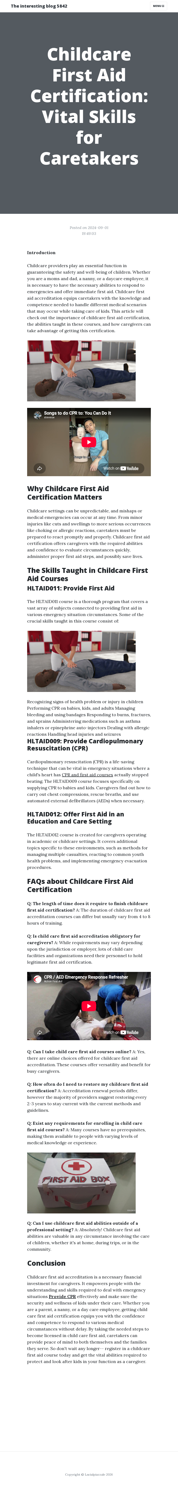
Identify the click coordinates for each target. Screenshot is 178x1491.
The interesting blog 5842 (39, 6)
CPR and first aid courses (87, 774)
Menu (157, 6)
